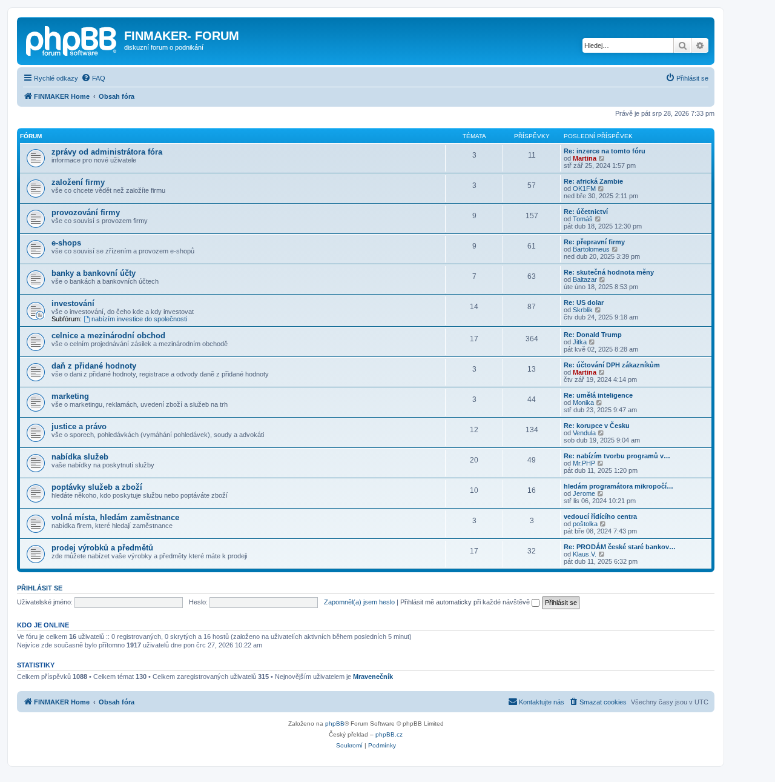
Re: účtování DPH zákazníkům (612, 365)
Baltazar (585, 279)
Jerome (584, 493)
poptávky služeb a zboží (96, 487)
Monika (583, 402)
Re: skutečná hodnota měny (609, 272)
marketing (70, 396)
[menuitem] (93, 78)
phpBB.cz (389, 734)
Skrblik (583, 309)
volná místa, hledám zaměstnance (115, 517)
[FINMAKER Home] (72, 39)
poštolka (585, 523)
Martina (584, 158)
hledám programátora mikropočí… (618, 486)
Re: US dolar (584, 302)
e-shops (66, 242)
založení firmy (78, 182)
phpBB (335, 723)
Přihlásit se (39, 588)
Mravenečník (373, 676)
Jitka (580, 342)
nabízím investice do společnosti (139, 318)
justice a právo (79, 426)
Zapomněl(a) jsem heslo (359, 602)
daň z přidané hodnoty (93, 365)
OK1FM (584, 188)
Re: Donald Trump (593, 334)
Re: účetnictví (586, 211)
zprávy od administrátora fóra (106, 151)
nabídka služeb (79, 456)
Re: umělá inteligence (598, 395)
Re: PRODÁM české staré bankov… (620, 546)
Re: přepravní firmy (594, 242)
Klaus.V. (584, 554)
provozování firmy (85, 212)
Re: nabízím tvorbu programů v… (617, 456)
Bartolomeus (591, 249)
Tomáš (583, 218)
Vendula (584, 432)
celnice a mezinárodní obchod (108, 335)
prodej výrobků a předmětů (102, 547)
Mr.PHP (584, 463)
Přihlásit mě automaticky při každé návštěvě (466, 602)
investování (72, 303)
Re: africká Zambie (593, 181)
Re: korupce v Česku (597, 425)
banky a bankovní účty (93, 273)
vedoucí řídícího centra (600, 516)
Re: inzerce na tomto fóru (604, 151)
